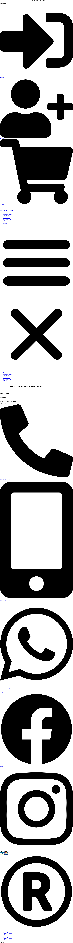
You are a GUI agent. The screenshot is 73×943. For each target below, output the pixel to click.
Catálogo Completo (7, 214)
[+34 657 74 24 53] (36, 597)
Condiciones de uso (7, 933)
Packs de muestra (7, 219)
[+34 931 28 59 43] (36, 476)
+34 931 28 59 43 (5, 479)
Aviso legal (5, 932)
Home (4, 212)
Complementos (6, 218)
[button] (36, 298)
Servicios (5, 220)
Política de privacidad (8, 935)
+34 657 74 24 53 (5, 600)
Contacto (5, 223)
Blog (4, 221)
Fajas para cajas (6, 216)
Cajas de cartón (6, 215)
